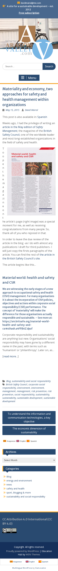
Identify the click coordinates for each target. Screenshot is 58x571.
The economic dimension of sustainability (29, 430)
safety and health (15, 488)
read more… (10, 356)
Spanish (42, 117)
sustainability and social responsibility (31, 381)
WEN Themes (33, 554)
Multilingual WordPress (22, 568)
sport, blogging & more (18, 492)
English (22, 441)
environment (23, 387)
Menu (32, 78)
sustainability (42, 394)
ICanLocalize (40, 568)
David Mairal (31, 109)
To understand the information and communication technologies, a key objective (29, 417)
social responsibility (24, 394)
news (9, 484)
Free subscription (29, 13)
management (9, 391)
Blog (8, 381)
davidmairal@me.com (31, 3)
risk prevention (39, 391)
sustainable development (29, 397)
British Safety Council (16, 384)
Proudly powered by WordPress (22, 551)
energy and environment (19, 480)
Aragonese (10, 441)
